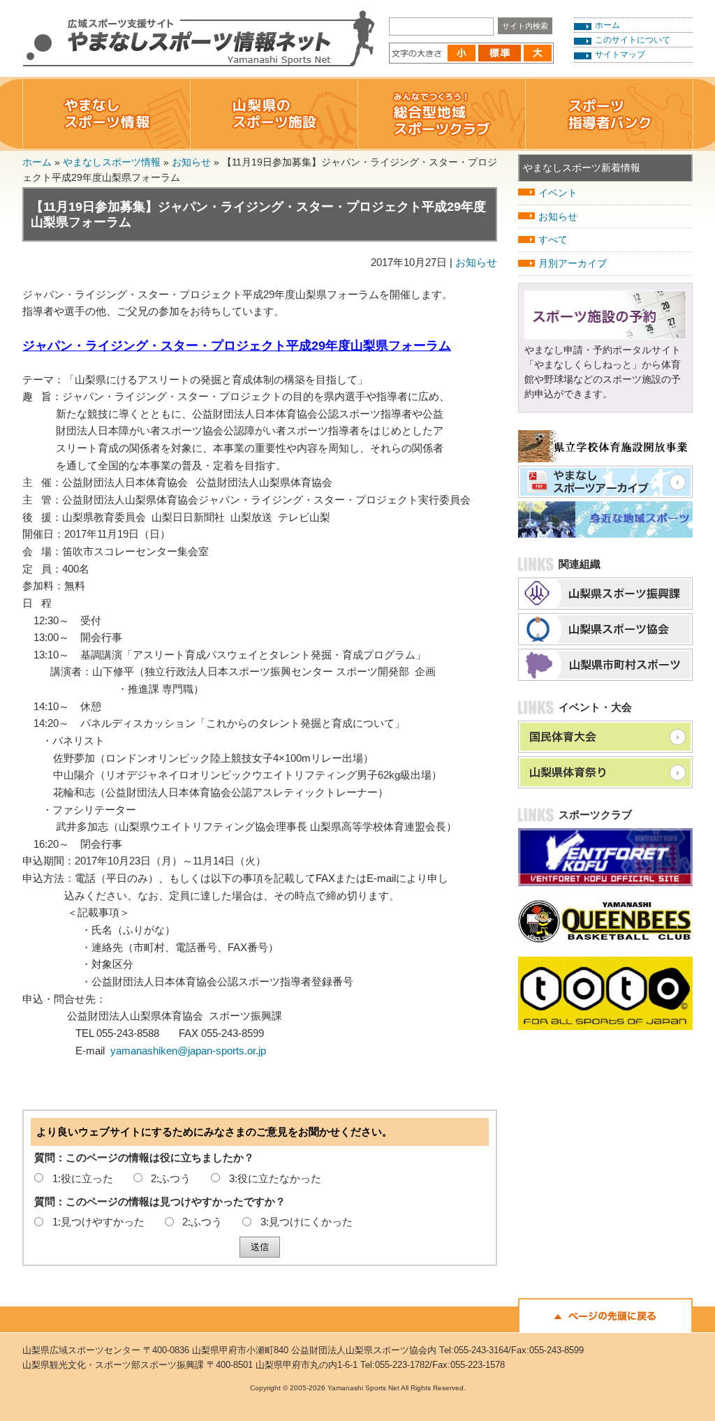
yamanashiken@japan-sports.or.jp (188, 1050)
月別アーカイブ (572, 263)
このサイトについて (632, 40)
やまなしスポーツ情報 (112, 162)
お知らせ (191, 162)
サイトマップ (620, 54)
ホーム (607, 25)
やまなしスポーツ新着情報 (581, 167)
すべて (553, 239)
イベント (557, 192)
